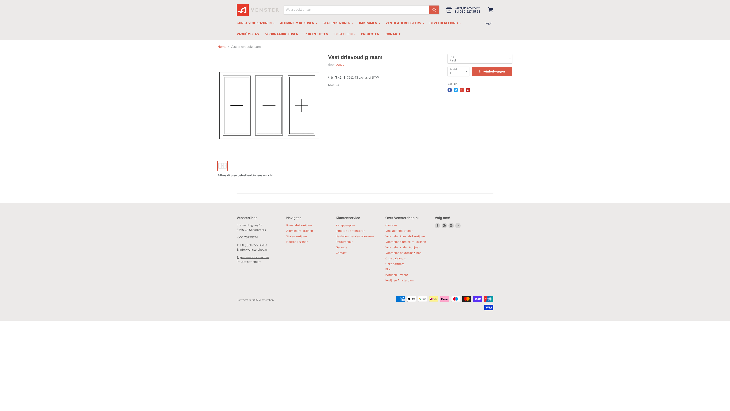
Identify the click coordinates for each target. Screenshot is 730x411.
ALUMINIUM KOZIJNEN (297, 23)
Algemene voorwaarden (253, 257)
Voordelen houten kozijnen (403, 253)
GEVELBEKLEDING (443, 23)
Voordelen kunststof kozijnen (405, 236)
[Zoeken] (434, 10)
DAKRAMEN (368, 23)
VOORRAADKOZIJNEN (281, 34)
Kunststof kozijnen (299, 225)
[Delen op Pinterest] (468, 90)
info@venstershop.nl (253, 249)
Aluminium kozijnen (299, 231)
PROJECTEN (370, 34)
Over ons (391, 225)
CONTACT (393, 34)
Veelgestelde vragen (399, 231)
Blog (388, 269)
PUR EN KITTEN (316, 34)
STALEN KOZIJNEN (337, 23)
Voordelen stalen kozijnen (402, 247)
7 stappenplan (345, 225)
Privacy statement (249, 262)
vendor (341, 64)
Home (222, 47)
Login (488, 23)
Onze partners (394, 264)
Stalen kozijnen (296, 236)
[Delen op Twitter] (456, 90)
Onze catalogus (395, 258)
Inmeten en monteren (350, 231)
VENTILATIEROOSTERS (404, 23)
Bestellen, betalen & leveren (355, 236)
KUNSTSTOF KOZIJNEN (254, 23)
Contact (341, 253)
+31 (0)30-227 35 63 (253, 245)
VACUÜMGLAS (248, 34)
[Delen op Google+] (462, 90)
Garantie (341, 247)
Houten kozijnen (297, 242)
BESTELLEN (343, 34)
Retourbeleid (344, 242)
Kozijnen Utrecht (396, 275)
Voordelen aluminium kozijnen (405, 242)
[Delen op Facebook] (450, 90)
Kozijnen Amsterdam (399, 280)
